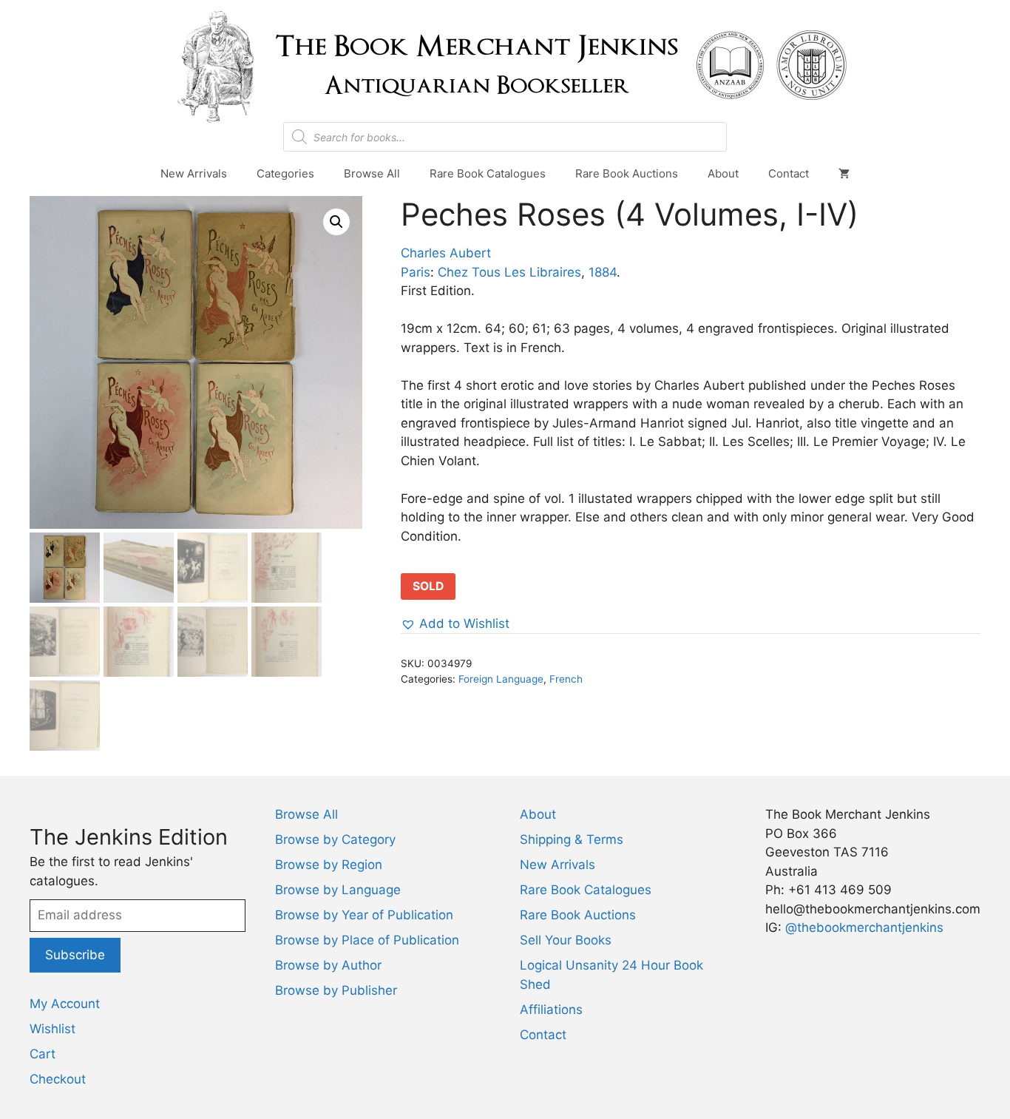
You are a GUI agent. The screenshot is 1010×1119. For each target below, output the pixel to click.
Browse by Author (328, 965)
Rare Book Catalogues (488, 173)
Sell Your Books (565, 940)
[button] (336, 222)
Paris (415, 272)
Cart (42, 1054)
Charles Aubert (446, 253)
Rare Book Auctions (626, 173)
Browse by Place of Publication (367, 940)
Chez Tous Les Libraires (509, 272)
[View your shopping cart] (844, 174)
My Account (65, 1003)
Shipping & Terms (571, 839)
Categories (285, 173)
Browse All (372, 173)
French (566, 679)
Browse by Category (335, 839)
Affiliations (551, 1009)
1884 (603, 272)
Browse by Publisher (336, 990)
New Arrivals (193, 173)
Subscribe (75, 954)
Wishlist (52, 1028)
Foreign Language (500, 679)
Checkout (58, 1079)
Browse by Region (328, 864)
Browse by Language (338, 889)
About (723, 173)
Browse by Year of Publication (364, 914)
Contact (788, 173)
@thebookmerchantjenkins (864, 927)
